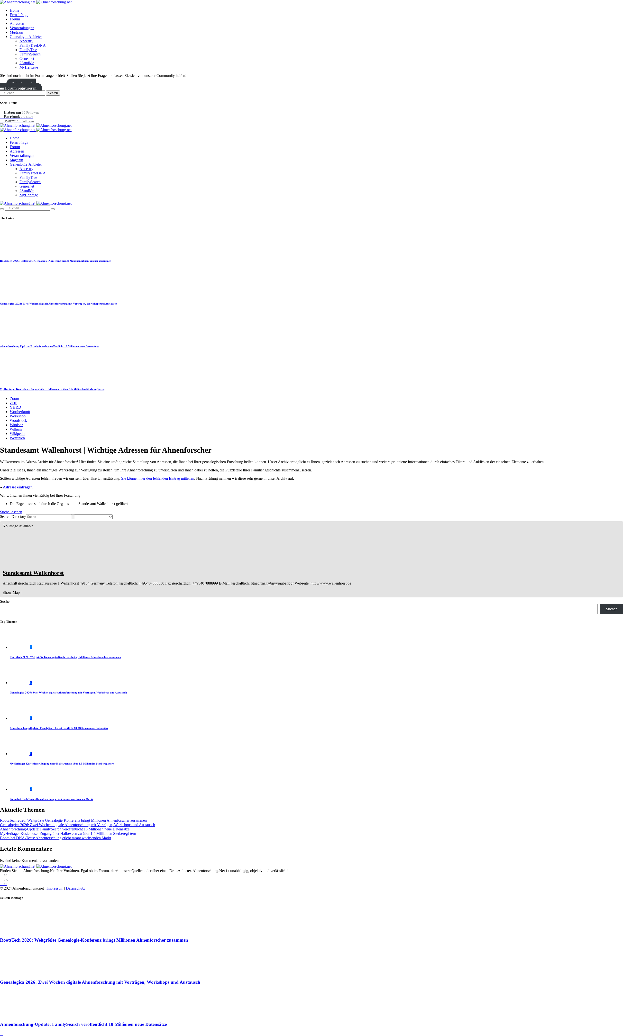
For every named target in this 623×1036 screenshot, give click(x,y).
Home (14, 10)
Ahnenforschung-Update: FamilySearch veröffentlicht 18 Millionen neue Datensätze (49, 346)
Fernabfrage (19, 15)
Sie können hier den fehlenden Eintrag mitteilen (157, 478)
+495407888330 (151, 583)
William (16, 429)
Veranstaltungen (22, 28)
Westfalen (17, 438)
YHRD (15, 407)
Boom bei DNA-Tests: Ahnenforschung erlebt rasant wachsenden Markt (51, 799)
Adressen (17, 23)
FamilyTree (28, 50)
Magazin (16, 32)
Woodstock (18, 420)
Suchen (5, 601)
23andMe (26, 63)
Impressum (54, 888)
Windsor (16, 425)
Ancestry (26, 41)
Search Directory (13, 516)
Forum (15, 19)
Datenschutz (75, 888)
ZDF (13, 403)
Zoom (14, 398)
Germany (98, 583)
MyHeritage (28, 67)
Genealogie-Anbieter (26, 37)
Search (53, 93)
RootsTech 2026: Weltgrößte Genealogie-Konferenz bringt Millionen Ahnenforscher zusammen (55, 260)
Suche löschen (11, 512)
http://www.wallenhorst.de (331, 583)
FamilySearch (30, 54)
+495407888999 (205, 583)
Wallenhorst (70, 583)
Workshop (18, 416)
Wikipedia (17, 434)
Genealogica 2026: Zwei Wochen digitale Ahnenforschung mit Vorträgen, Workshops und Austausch (58, 303)
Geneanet (26, 58)
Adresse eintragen (18, 487)
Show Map (11, 592)
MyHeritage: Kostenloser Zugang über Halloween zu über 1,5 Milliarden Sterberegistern (52, 388)
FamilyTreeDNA (32, 45)
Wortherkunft (20, 412)
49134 (85, 583)
